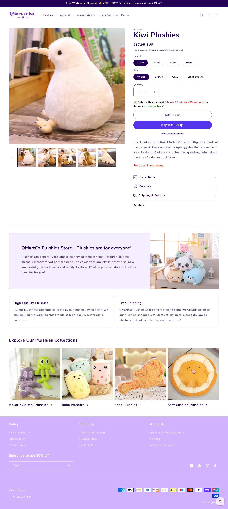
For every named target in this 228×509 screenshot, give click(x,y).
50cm (189, 62)
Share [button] (141, 205)
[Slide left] (13, 157)
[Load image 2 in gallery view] (47, 157)
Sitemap (155, 439)
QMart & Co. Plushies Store (167, 432)
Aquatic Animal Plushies (28, 405)
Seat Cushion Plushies (185, 405)
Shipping (153, 50)
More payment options (172, 133)
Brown (159, 76)
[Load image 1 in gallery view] (27, 157)
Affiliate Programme (162, 445)
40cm (172, 62)
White (141, 76)
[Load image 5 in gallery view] (107, 157)
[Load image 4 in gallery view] (87, 157)
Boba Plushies (73, 405)
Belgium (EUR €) (22, 497)
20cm (140, 62)
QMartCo (215, 503)
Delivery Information (92, 432)
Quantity (138, 84)
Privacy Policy (17, 445)
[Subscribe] (69, 465)
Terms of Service (19, 432)
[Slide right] (121, 157)
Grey (175, 76)
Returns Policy (88, 439)
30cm (156, 62)
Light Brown (196, 76)
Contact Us (86, 445)
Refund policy (17, 439)
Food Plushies (126, 405)
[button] (49, 15)
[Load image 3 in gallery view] (67, 157)
